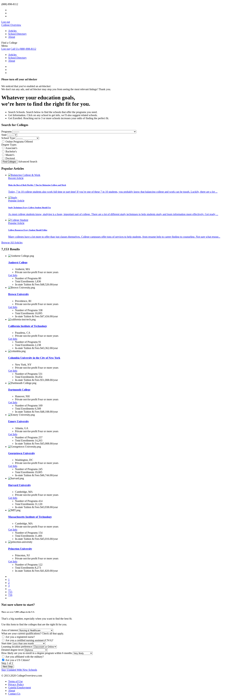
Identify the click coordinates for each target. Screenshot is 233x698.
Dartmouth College (19, 389)
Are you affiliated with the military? (24, 656)
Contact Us (14, 693)
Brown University (18, 294)
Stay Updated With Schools (19, 669)
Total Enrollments (24, 281)
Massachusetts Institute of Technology (30, 516)
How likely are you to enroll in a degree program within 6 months (36, 653)
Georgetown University (21, 453)
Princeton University (20, 548)
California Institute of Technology (27, 326)
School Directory (17, 33)
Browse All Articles (12, 242)
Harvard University (19, 485)
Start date (6, 643)
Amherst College (17, 262)
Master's (9, 154)
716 (10, 594)
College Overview (11, 25)
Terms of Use (15, 681)
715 (10, 591)
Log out (5, 21)
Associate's (11, 148)
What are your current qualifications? (32, 633)
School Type (8, 138)
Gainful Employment (19, 687)
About (11, 36)
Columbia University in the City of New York (34, 357)
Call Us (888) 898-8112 (23, 48)
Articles (12, 30)
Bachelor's (11, 151)
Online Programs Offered (19, 141)
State (4, 134)
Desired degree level (12, 649)
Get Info (12, 275)
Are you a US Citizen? (17, 660)
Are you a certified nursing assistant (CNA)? (29, 640)
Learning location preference (16, 646)
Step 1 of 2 (7, 663)
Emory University (18, 421)
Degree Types (8, 144)
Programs (6, 131)
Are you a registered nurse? (20, 636)
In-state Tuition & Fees (27, 284)
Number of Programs (26, 278)
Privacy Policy (16, 684)
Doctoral (10, 158)
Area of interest (9, 630)
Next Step (8, 666)
